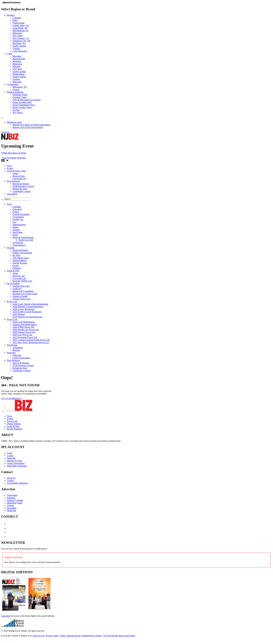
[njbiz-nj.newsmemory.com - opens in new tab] (14, 611)
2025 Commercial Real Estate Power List (31, 340)
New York (17, 69)
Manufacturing (19, 224)
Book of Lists (19, 176)
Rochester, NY (19, 43)
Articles (10, 505)
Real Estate (18, 232)
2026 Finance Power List (24, 332)
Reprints (16, 350)
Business (11, 15)
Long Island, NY (20, 28)
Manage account (14, 122)
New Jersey (18, 35)
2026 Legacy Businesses (24, 309)
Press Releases (13, 181)
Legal (9, 53)
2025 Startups (19, 314)
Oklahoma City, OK (22, 41)
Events (10, 168)
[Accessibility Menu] (2, 118)
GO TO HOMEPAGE (11, 398)
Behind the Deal (20, 189)
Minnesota (17, 33)
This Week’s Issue (21, 258)
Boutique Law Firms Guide (25, 294)
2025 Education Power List (25, 337)
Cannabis (17, 206)
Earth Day (17, 288)
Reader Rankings (20, 250)
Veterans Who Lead (21, 299)
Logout (10, 455)
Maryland (17, 56)
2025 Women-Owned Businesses (27, 317)
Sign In (6, 132)
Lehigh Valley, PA (21, 25)
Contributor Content (22, 191)
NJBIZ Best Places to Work (13, 153)
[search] (2, 199)
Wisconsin (17, 82)
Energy (16, 212)
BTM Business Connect (23, 186)
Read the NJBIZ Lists (22, 281)
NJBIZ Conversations (22, 253)
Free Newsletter (9, 158)
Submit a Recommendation (25, 324)
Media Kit (11, 510)
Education (17, 209)
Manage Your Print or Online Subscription (31, 125)
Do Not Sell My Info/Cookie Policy (120, 635)
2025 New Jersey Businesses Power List (31, 342)
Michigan (17, 61)
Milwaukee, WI (20, 87)
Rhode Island (18, 74)
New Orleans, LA (21, 38)
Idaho (15, 20)
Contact (10, 480)
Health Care (18, 219)
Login (9, 453)
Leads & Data (13, 270)
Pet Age (16, 110)
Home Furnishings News (24, 105)
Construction (12, 84)
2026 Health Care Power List (26, 329)
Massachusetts (19, 59)
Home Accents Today (22, 102)
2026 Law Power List (22, 335)
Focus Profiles (13, 283)
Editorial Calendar (15, 500)
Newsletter (11, 508)
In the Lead (12, 301)
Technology (18, 242)
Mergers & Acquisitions (23, 291)
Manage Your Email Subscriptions (28, 127)
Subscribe (21, 158)
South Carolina (19, 46)
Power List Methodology (24, 322)
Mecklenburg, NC (21, 30)
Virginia (16, 48)
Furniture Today (20, 97)
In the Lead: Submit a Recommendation (30, 304)
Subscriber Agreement (17, 466)
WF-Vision (17, 112)
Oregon (16, 89)
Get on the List (19, 178)
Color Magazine (20, 51)
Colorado (17, 18)
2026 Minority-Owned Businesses (28, 306)
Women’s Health (20, 296)
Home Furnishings (15, 92)
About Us (11, 478)
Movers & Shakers (21, 183)
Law (15, 222)
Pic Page (16, 255)
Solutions (11, 498)
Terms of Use (38, 635)
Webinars (17, 268)
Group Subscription (21, 358)
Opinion (16, 229)
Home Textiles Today (22, 107)
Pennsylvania (18, 23)
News (9, 166)
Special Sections (20, 263)
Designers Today (20, 94)
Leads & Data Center (16, 171)
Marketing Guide (14, 503)
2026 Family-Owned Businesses (27, 311)
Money (16, 227)
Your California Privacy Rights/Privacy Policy (81, 635)
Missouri (16, 66)
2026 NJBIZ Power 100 (23, 327)
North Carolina (19, 71)
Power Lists (12, 319)
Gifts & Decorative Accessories (27, 100)
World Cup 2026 (25, 240)
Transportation (19, 245)
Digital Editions (20, 260)
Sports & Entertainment (23, 237)
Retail (15, 235)
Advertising (12, 194)
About (15, 173)
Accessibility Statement (17, 483)
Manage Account (14, 461)
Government (18, 217)
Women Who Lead (21, 286)
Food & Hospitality (21, 214)
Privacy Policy (52, 635)
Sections (10, 247)
